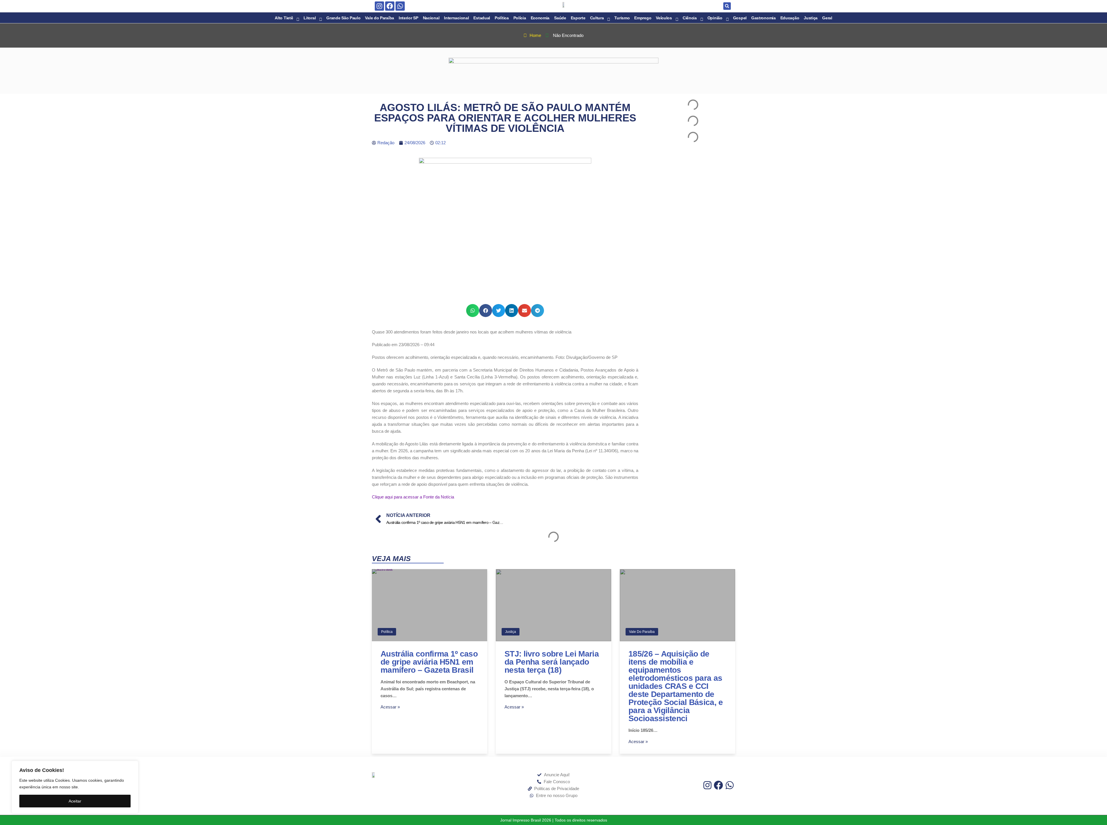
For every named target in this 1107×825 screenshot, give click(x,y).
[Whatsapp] (400, 6)
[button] (727, 6)
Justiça (510, 632)
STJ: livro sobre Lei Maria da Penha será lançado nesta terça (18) (551, 661)
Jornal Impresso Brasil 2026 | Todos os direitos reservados (553, 820)
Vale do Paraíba (642, 632)
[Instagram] (379, 6)
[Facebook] (389, 6)
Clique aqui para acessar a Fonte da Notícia (413, 496)
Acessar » (390, 706)
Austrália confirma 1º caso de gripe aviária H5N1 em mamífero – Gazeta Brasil (429, 661)
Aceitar (75, 801)
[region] (75, 787)
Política (387, 632)
